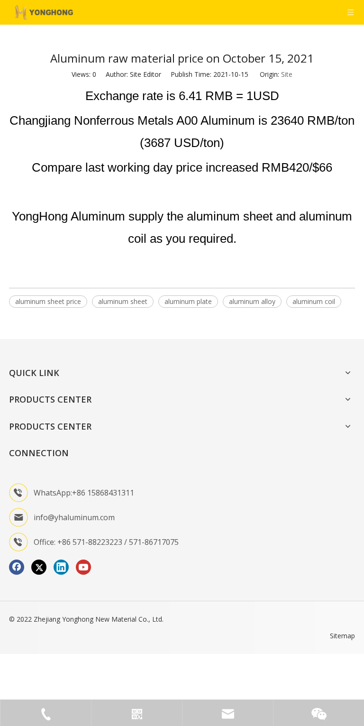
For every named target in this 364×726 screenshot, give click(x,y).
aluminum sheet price (48, 301)
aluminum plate (188, 301)
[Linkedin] (61, 567)
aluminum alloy (252, 301)
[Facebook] (16, 567)
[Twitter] (38, 567)
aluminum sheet (122, 301)
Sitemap (342, 635)
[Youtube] (83, 567)
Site (286, 74)
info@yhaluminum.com (74, 517)
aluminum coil (313, 301)
